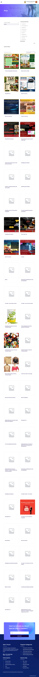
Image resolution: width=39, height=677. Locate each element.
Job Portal (25, 662)
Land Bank (25, 666)
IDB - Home (25, 661)
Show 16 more (22, 41)
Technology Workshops (27, 651)
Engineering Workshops (27, 653)
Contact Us (7, 667)
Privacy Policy (8, 661)
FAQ (6, 666)
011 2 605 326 (8, 654)
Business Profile (26, 664)
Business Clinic (26, 667)
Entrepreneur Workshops (27, 648)
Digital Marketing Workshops (28, 649)
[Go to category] (11, 24)
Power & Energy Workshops (28, 654)
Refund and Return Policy (10, 664)
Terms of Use (7, 662)
